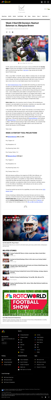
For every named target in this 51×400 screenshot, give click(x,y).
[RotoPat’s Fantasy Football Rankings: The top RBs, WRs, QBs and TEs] (6, 278)
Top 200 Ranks (20, 16)
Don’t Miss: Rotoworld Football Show (12, 317)
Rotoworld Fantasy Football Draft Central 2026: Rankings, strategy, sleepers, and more (29, 271)
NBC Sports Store (22, 389)
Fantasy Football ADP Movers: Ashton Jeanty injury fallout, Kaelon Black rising (27, 254)
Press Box (27, 389)
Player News (4, 16)
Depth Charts (44, 16)
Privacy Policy (36, 389)
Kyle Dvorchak (12, 255)
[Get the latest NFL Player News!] (25, 228)
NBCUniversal (8, 392)
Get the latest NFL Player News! (11, 242)
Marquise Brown (12, 120)
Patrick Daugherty (13, 279)
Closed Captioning (12, 389)
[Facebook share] (7, 32)
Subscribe (4, 342)
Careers (7, 389)
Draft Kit (9, 16)
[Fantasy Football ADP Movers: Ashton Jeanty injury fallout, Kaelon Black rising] (6, 254)
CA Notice (13, 390)
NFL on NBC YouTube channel (35, 202)
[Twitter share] (10, 32)
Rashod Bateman (33, 118)
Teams (38, 16)
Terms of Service (19, 390)
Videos (29, 16)
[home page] (6, 2)
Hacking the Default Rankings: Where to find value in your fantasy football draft (28, 260)
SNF (25, 16)
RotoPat (14, 16)
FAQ (17, 389)
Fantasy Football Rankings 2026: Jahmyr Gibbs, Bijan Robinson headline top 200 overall (29, 283)
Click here (25, 70)
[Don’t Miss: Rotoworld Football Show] (25, 303)
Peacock (39, 200)
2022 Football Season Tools (15, 84)
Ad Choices (32, 389)
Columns (34, 16)
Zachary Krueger (13, 261)
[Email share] (13, 32)
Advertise (3, 389)
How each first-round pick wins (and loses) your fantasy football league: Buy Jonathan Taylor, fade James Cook (29, 266)
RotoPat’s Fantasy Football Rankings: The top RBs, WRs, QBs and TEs (27, 277)
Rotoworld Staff (10, 28)
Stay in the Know (5, 336)
